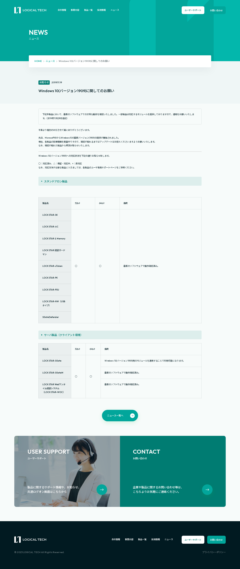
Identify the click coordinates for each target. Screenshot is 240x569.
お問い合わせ (216, 10)
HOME (38, 61)
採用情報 (101, 10)
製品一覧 (88, 10)
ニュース (115, 10)
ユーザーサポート (192, 10)
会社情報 (62, 10)
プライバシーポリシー (214, 552)
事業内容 (75, 10)
